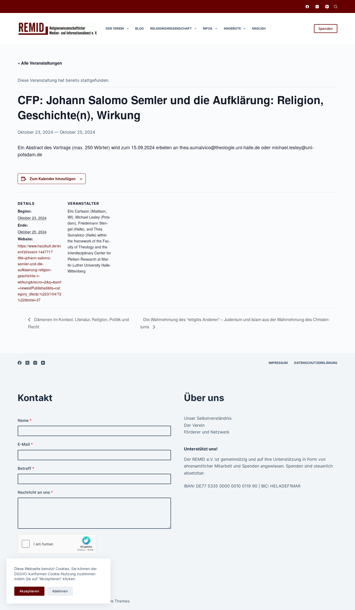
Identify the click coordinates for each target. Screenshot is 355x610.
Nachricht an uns (35, 492)
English (259, 28)
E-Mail (25, 444)
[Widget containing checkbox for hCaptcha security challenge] (57, 544)
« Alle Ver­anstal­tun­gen (40, 63)
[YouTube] (327, 6)
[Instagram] (317, 6)
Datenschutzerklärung (315, 363)
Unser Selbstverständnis (208, 418)
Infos (207, 28)
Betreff (26, 468)
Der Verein (115, 28)
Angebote (232, 28)
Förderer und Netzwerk (206, 432)
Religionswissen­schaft (171, 28)
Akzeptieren (29, 591)
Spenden (325, 28)
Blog (139, 28)
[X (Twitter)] (27, 363)
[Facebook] (307, 6)
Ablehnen (60, 591)
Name (25, 420)
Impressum (278, 363)
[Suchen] (335, 6)
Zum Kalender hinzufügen (53, 178)
